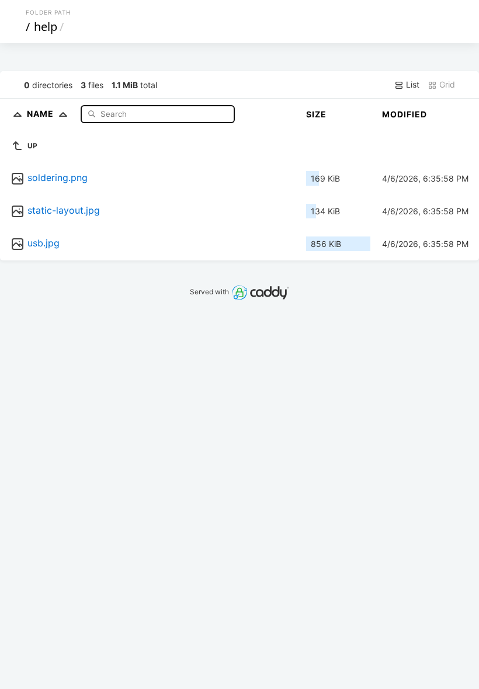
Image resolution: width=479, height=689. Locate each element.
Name (41, 114)
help (45, 26)
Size (316, 114)
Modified (404, 114)
